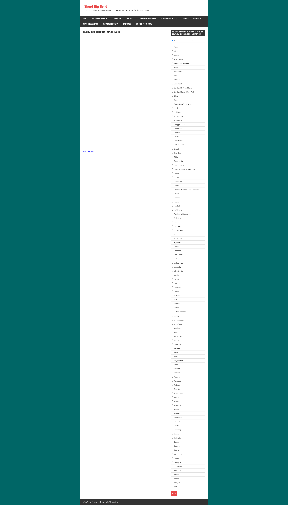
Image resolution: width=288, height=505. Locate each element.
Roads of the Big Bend (191, 18)
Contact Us (130, 18)
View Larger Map (88, 151)
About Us (117, 18)
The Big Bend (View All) (100, 18)
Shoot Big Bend (95, 6)
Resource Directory (110, 24)
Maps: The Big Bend (168, 18)
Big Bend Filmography (148, 18)
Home (84, 18)
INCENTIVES (127, 24)
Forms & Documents (90, 24)
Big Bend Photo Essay (144, 24)
